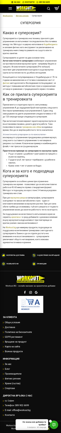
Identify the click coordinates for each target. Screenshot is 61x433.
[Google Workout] (36, 292)
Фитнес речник (22, 16)
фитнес (6, 83)
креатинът (16, 217)
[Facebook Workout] (25, 292)
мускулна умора (18, 198)
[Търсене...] (48, 8)
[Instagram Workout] (30, 292)
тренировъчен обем (31, 127)
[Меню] (10, 8)
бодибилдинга (50, 44)
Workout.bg (8, 16)
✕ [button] (50, 421)
